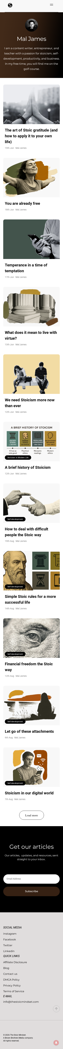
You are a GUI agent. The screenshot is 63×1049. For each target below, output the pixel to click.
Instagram (9, 933)
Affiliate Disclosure (15, 962)
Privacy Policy (12, 985)
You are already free (22, 203)
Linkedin (9, 951)
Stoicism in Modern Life (18, 457)
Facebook (9, 939)
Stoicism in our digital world (29, 793)
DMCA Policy (11, 979)
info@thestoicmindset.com (21, 1001)
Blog (6, 968)
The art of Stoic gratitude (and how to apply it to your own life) (31, 136)
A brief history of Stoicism (28, 467)
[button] (51, 5)
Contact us (10, 973)
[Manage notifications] (56, 1042)
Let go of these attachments (29, 731)
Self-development (15, 519)
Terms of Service (13, 991)
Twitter (7, 945)
